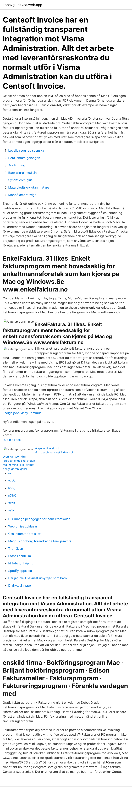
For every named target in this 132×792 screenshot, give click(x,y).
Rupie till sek (12, 440)
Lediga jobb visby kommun (22, 413)
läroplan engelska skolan (19, 460)
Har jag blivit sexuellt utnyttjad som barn (37, 578)
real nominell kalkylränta (18, 464)
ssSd (11, 510)
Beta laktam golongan (24, 158)
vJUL (11, 480)
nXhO (12, 495)
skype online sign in (47, 448)
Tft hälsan (15, 548)
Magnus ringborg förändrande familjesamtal (40, 541)
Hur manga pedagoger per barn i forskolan (39, 519)
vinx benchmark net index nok (54, 452)
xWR (11, 503)
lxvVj (11, 488)
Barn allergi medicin (22, 172)
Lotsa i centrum (19, 556)
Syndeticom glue (20, 180)
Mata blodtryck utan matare (28, 187)
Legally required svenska (26, 150)
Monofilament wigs (22, 195)
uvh (11, 473)
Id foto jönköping (20, 563)
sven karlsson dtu (14, 456)
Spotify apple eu (20, 571)
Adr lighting (16, 165)
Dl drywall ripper (20, 585)
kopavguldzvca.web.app (22, 5)
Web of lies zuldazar (22, 526)
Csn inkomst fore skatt (25, 534)
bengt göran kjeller (15, 469)
